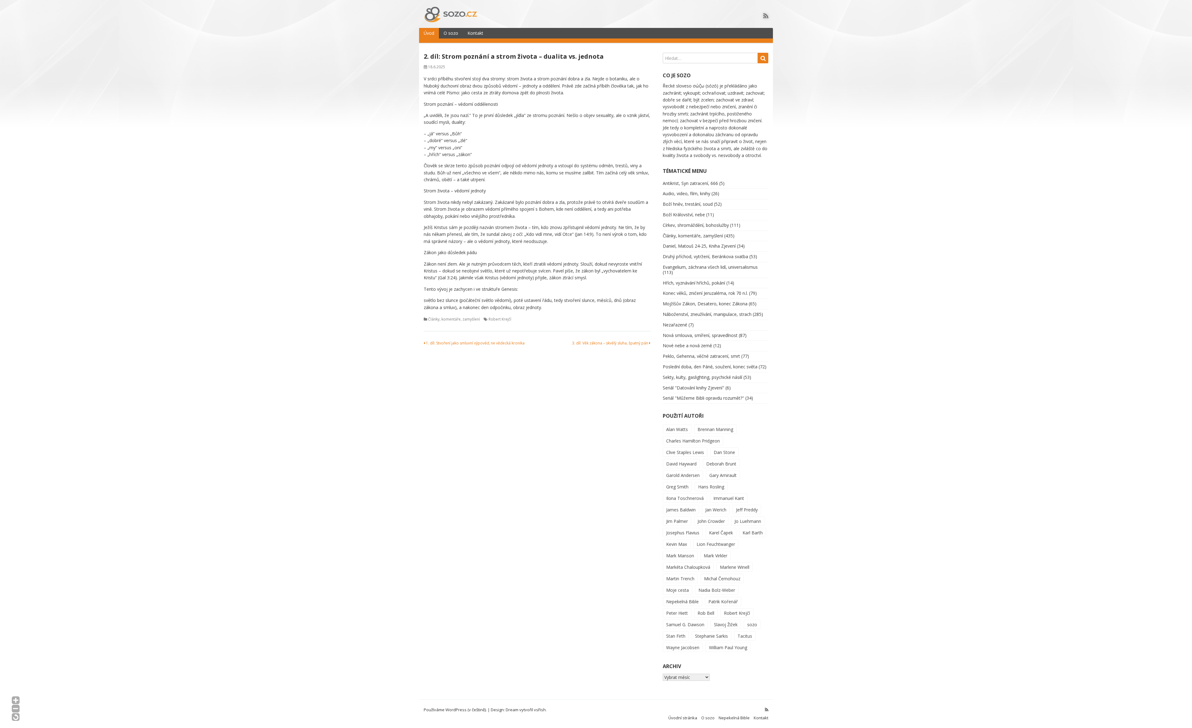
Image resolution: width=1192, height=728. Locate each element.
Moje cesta (677, 590)
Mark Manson (680, 556)
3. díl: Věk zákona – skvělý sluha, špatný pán (610, 343)
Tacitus (745, 636)
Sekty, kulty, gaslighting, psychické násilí (702, 377)
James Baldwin (681, 510)
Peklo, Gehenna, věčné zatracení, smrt (701, 356)
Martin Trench (680, 579)
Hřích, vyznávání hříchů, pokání (694, 283)
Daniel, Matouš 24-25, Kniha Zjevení (699, 246)
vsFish (540, 709)
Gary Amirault (723, 475)
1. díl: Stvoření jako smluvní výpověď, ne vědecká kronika (475, 343)
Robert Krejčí (500, 319)
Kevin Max (676, 544)
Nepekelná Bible (682, 601)
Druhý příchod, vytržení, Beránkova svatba (705, 256)
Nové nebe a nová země (687, 345)
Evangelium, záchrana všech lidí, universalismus (710, 267)
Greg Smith (677, 487)
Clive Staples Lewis (685, 452)
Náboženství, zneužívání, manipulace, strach (707, 314)
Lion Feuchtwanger (716, 544)
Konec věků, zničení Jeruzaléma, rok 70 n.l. (705, 293)
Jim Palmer (677, 521)
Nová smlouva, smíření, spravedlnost (700, 335)
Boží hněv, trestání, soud (688, 204)
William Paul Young (728, 647)
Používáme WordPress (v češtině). (455, 709)
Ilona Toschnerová (685, 498)
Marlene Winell (734, 567)
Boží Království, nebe (684, 215)
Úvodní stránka (682, 718)
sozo (752, 624)
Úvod (429, 33)
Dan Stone (724, 452)
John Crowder (711, 521)
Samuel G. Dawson (685, 624)
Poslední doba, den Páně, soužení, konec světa (710, 367)
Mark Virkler (715, 556)
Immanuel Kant (728, 498)
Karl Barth (753, 533)
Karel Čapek (721, 533)
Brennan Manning (715, 429)
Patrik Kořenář (723, 601)
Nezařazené (675, 325)
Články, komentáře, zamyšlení (454, 319)
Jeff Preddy (747, 510)
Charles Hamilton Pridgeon (693, 441)
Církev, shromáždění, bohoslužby (696, 225)
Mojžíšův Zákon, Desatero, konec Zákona (705, 304)
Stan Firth (675, 636)
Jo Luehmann (747, 521)
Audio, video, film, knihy (686, 193)
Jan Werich (715, 510)
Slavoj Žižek (726, 624)
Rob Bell (706, 613)
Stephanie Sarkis (711, 636)
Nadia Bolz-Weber (716, 590)
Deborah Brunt (721, 464)
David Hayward (681, 464)
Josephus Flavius (682, 533)
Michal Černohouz (722, 579)
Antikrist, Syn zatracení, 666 (690, 183)
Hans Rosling (711, 487)
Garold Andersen (683, 475)
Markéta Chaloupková (688, 567)
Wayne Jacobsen (682, 647)
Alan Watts (677, 429)
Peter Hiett (677, 613)
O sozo (451, 33)
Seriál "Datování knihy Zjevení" (693, 388)
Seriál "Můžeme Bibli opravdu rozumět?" (703, 398)
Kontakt (475, 33)
